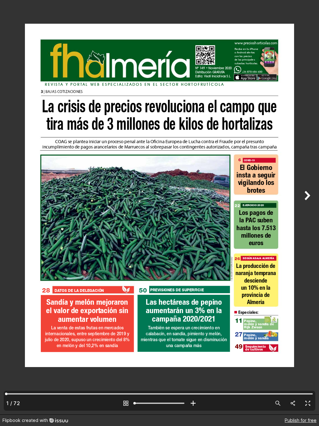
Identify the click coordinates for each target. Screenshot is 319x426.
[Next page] (306, 207)
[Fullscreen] (308, 403)
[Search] (278, 403)
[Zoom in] (193, 403)
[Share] (293, 403)
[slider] (159, 403)
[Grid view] (126, 403)
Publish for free (301, 420)
